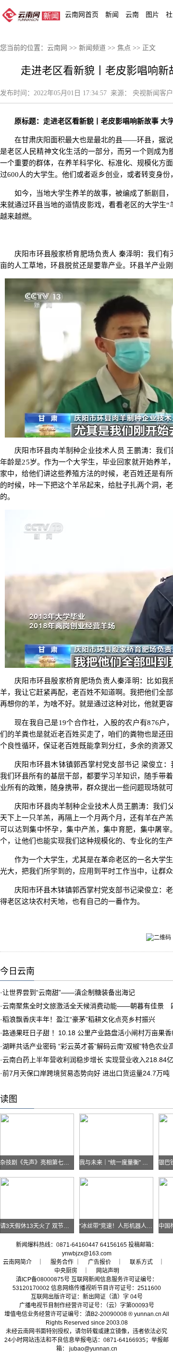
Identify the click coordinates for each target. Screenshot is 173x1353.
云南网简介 (17, 1262)
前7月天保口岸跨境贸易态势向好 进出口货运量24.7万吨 (86, 1073)
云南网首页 (82, 14)
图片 (152, 14)
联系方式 (141, 1262)
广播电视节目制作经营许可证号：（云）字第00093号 (86, 1305)
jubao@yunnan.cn (93, 1348)
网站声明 (107, 1270)
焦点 (124, 47)
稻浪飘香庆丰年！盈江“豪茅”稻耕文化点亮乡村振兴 (78, 1019)
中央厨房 (65, 1270)
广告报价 (99, 1262)
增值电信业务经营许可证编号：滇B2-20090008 (65, 1314)
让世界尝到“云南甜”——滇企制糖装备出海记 (68, 992)
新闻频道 (92, 47)
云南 (132, 14)
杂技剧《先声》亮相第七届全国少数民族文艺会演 (63, 1162)
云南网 (57, 47)
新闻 (112, 14)
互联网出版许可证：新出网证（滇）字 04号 (87, 1296)
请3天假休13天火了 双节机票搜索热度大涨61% (61, 1226)
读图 (8, 1099)
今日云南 (17, 971)
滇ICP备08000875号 (43, 1279)
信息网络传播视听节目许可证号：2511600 (106, 1288)
